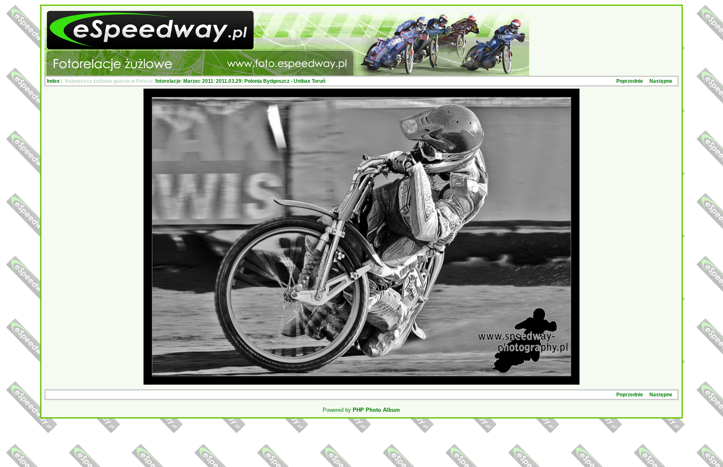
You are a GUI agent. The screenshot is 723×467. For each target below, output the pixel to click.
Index (53, 81)
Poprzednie (629, 81)
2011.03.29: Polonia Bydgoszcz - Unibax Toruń (270, 81)
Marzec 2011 (198, 81)
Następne (660, 81)
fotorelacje (168, 81)
